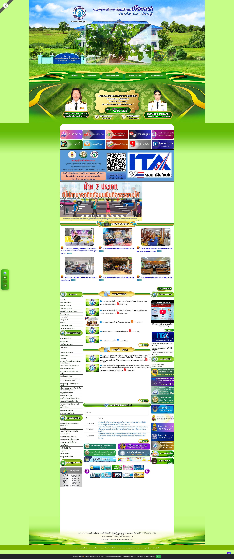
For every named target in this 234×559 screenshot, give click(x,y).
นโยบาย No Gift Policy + (67, 368)
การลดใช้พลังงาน (65, 454)
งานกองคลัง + (64, 350)
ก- (5, 277)
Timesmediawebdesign (126, 539)
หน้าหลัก (74, 75)
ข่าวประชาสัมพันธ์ (112, 75)
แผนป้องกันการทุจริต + (66, 376)
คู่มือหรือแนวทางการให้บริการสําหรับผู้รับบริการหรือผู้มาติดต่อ (70, 389)
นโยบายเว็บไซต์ (80, 548)
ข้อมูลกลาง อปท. (65, 451)
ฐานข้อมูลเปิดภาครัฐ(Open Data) (69, 398)
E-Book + (63, 428)
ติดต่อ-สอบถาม (157, 75)
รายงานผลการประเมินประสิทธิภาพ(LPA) (158, 365)
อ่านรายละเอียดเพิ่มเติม (149, 556)
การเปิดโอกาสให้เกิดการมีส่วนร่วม (69, 366)
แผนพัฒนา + (64, 341)
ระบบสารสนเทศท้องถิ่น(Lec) (68, 442)
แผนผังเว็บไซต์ (154, 548)
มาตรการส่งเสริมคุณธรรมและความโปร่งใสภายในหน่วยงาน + (70, 379)
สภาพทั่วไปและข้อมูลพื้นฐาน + (69, 311)
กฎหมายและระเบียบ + (66, 410)
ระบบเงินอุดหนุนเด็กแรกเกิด (68, 437)
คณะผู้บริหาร (64, 320)
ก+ (5, 285)
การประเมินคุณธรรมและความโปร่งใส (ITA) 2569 (162, 344)
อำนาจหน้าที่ (64, 317)
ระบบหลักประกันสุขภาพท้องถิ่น (69, 431)
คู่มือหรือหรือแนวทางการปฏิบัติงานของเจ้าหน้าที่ (70, 384)
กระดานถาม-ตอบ (135, 75)
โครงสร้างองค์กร (64, 314)
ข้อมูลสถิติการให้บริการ (66, 392)
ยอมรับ (158, 556)
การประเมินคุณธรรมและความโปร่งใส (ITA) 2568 (162, 349)
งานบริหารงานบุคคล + (66, 344)
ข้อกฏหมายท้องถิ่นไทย (66, 456)
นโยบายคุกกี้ (144, 548)
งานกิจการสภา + (65, 355)
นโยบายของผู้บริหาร (66, 308)
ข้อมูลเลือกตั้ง (64, 445)
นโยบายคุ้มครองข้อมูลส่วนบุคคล (127, 548)
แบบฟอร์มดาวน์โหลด (66, 395)
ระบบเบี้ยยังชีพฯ (65, 434)
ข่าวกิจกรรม (91, 75)
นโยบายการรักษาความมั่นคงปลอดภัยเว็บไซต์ (101, 548)
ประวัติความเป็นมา (65, 303)
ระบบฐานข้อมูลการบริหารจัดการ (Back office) (69, 424)
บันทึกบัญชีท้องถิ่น (65, 448)
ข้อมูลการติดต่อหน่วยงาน (67, 328)
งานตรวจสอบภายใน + (66, 352)
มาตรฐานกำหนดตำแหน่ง (67, 413)
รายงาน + (63, 358)
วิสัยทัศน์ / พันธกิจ (65, 305)
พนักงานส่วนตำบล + (66, 325)
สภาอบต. (63, 322)
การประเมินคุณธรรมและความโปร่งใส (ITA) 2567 (162, 353)
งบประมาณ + (64, 347)
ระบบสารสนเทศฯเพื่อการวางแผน (69, 439)
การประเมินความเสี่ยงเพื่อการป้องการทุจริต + (70, 372)
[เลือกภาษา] (5, 273)
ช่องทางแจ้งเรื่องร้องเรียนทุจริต (69, 401)
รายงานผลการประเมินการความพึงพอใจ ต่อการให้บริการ (69, 405)
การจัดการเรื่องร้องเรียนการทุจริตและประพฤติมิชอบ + (70, 362)
